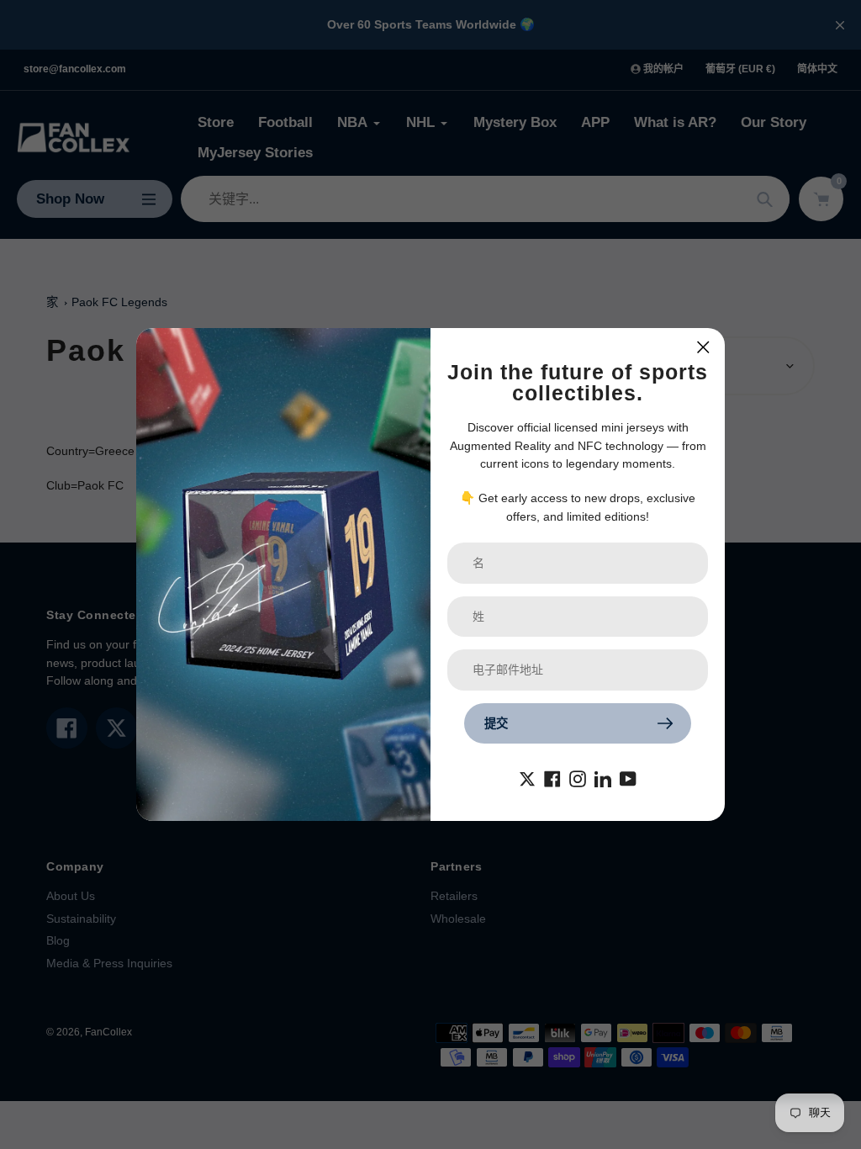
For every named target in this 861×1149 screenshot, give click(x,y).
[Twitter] (527, 777)
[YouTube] (628, 777)
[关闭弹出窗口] (703, 346)
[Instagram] (577, 777)
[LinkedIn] (602, 777)
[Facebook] (552, 777)
